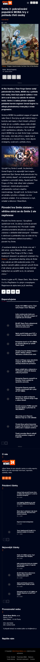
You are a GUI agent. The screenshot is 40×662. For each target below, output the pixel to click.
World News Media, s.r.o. (19, 651)
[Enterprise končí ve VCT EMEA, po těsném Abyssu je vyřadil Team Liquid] (8, 343)
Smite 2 (4, 259)
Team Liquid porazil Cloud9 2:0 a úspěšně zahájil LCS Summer (26, 531)
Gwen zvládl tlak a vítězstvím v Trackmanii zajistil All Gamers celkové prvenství (26, 371)
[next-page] (6, 443)
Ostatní (5, 19)
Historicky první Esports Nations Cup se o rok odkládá (25, 417)
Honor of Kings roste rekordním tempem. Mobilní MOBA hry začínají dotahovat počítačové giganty (26, 362)
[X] (36, 2)
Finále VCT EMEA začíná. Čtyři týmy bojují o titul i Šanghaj (26, 307)
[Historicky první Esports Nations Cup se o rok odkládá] (8, 417)
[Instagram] (34, 2)
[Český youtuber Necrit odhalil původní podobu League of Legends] (8, 435)
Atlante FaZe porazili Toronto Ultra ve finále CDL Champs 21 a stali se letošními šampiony (27, 493)
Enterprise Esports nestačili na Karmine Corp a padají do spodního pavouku (26, 380)
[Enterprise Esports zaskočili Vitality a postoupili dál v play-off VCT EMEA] (8, 389)
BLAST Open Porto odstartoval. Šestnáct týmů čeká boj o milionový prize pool (26, 325)
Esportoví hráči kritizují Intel (25, 522)
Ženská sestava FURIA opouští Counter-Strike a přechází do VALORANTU (26, 407)
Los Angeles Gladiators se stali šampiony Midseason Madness (26, 503)
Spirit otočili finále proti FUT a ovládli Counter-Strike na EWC (26, 334)
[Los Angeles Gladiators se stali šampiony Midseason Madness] (9, 504)
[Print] (19, 77)
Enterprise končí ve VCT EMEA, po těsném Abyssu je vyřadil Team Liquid (26, 343)
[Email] (14, 77)
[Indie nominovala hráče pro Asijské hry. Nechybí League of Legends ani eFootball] (8, 316)
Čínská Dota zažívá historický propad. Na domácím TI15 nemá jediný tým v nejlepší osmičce (26, 426)
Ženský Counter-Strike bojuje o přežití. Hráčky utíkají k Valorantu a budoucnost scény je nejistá (26, 353)
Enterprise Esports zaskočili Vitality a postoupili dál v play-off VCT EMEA (26, 389)
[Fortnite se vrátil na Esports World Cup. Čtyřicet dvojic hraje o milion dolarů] (8, 398)
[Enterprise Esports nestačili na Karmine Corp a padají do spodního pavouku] (8, 380)
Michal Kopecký (12, 69)
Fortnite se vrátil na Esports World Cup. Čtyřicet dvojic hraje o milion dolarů (26, 398)
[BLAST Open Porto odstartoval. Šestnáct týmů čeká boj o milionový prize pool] (8, 325)
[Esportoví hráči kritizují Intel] (9, 522)
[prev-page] (3, 443)
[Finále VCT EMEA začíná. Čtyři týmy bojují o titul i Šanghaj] (8, 307)
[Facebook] (31, 2)
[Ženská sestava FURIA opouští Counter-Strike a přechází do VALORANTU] (8, 408)
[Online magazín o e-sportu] (7, 3)
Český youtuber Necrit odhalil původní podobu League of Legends (25, 435)
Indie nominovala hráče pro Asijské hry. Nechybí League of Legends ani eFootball (26, 316)
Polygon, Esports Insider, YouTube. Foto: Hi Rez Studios (22, 66)
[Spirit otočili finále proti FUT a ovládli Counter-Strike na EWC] (8, 334)
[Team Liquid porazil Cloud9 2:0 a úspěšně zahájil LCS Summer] (9, 532)
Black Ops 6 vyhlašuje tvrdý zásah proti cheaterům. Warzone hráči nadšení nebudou (27, 512)
